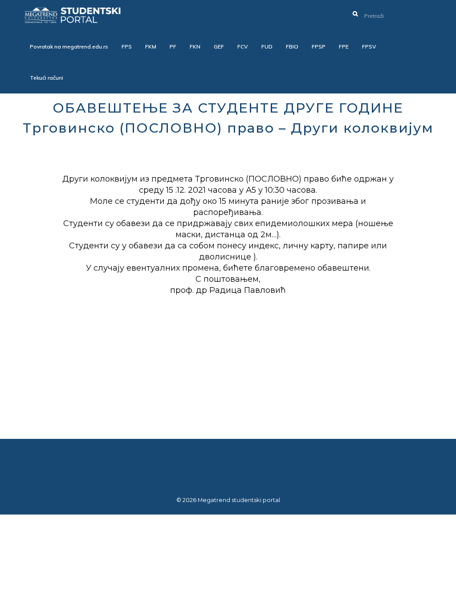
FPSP (319, 46)
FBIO (292, 46)
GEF (219, 46)
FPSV (369, 46)
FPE (344, 46)
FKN (195, 46)
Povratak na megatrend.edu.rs (69, 46)
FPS (127, 46)
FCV (242, 46)
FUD (267, 46)
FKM (150, 46)
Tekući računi (46, 77)
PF (173, 46)
